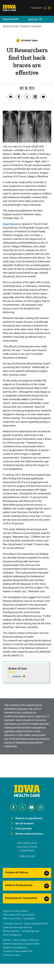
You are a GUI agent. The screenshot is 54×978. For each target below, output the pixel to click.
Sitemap (7, 940)
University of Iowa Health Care (17, 951)
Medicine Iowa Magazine (15, 947)
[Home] (11, 8)
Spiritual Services (11, 931)
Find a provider (23, 828)
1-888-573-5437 (27, 856)
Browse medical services (29, 833)
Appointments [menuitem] (10, 19)
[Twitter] (22, 807)
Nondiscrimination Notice (15, 911)
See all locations (24, 823)
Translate (34, 8)
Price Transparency (12, 935)
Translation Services (12, 923)
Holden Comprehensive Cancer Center (21, 943)
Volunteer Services (30, 931)
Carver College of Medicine (26, 940)
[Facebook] (13, 807)
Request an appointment (29, 818)
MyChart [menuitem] (33, 19)
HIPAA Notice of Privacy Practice (18, 914)
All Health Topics (29, 40)
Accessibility (29, 918)
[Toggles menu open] (49, 8)
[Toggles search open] (46, 8)
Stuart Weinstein (12, 223)
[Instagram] (40, 807)
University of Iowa (11, 955)
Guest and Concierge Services (17, 927)
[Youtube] (31, 807)
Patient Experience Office (36, 923)
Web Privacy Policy (12, 918)
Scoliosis (16, 676)
